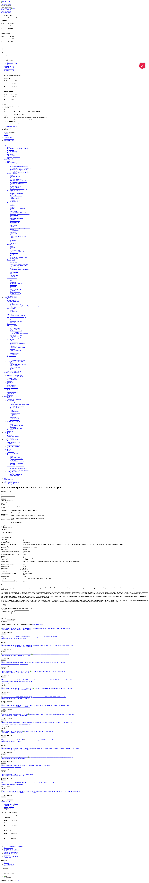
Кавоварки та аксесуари (16, 218)
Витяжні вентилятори (15, 186)
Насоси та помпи (11, 324)
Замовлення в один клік (6, 500)
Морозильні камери (15, 200)
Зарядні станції (11, 155)
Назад (8, 147)
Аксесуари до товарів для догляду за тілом (21, 168)
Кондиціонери (14, 286)
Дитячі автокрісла (14, 475)
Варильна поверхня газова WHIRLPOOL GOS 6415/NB (15, 655)
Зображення (4, 619)
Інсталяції (12, 368)
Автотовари (7, 432)
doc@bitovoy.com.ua (6, 12)
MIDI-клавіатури (14, 415)
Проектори (10, 429)
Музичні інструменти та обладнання (16, 402)
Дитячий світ (7, 449)
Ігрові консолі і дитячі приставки (15, 466)
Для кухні (9, 203)
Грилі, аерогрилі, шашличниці (18, 212)
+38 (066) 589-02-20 (6, 10)
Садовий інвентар (11, 356)
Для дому (9, 244)
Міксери (12, 226)
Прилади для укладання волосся (18, 265)
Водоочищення (11, 308)
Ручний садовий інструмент (17, 360)
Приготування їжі (14, 332)
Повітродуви (13, 354)
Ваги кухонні (13, 211)
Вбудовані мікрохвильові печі (18, 180)
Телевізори (13, 427)
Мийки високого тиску (13, 436)
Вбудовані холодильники (16, 184)
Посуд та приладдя (12, 325)
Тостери (12, 237)
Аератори (12, 344)
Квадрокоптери (11, 447)
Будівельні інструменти (13, 301)
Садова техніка (11, 339)
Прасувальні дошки (15, 250)
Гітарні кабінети (14, 411)
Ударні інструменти (15, 413)
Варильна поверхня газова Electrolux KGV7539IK (14, 715)
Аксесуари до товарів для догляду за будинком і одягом (24, 170)
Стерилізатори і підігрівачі (17, 461)
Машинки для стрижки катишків (18, 251)
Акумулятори (10, 150)
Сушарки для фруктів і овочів (18, 236)
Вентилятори (13, 285)
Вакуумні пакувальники (16, 209)
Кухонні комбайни (15, 221)
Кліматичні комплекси (16, 289)
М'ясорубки (13, 229)
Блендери (12, 207)
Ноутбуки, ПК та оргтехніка (11, 372)
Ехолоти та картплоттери (13, 446)
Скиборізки (13, 223)
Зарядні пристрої (11, 158)
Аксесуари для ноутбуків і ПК (15, 376)
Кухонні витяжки (14, 187)
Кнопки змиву (14, 370)
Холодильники (14, 201)
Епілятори (12, 273)
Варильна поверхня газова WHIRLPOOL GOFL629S (15, 698)
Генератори (10, 314)
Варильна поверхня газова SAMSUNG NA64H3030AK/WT (16, 629)
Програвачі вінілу (14, 418)
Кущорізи (12, 349)
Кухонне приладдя (15, 329)
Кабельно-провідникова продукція (16, 315)
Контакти (9, 64)
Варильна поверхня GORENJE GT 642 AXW (12, 775)
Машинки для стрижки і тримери (19, 264)
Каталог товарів (8, 137)
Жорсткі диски (11, 386)
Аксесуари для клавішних (17, 406)
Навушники (10, 383)
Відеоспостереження (12, 392)
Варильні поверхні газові (13, 525)
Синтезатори (13, 414)
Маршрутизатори (11, 378)
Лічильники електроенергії (17, 321)
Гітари (11, 410)
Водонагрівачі (13, 282)
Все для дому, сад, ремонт (10, 297)
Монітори (9, 381)
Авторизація (7, 133)
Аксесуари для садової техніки (18, 343)
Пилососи (12, 254)
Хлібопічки (13, 240)
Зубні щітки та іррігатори (16, 267)
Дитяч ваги (13, 460)
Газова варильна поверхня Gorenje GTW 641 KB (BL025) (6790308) (18, 792)
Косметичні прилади (15, 271)
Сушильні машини (15, 198)
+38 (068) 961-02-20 (6, 4)
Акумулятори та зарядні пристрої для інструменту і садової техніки (28, 305)
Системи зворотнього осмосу (17, 312)
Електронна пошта (6, 612)
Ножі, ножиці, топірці (16, 331)
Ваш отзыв (4, 618)
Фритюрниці (13, 239)
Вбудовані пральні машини (17, 183)
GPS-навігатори (11, 438)
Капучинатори (14, 215)
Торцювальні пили (15, 307)
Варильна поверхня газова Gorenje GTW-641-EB (13, 758)
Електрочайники (14, 243)
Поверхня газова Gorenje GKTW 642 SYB (12, 784)
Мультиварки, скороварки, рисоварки (20, 228)
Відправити (4, 621)
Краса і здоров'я (11, 260)
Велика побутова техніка (13, 190)
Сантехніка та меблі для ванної (15, 361)
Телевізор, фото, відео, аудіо (11, 396)
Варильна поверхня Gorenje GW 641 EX (11, 732)
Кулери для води (14, 222)
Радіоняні (12, 464)
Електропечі (13, 241)
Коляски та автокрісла (13, 471)
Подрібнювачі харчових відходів (18, 189)
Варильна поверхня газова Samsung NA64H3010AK (14, 664)
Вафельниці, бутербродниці (17, 208)
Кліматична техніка (12, 278)
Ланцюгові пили (14, 353)
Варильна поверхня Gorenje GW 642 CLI (11, 741)
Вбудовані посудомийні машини (18, 182)
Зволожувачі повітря (15, 293)
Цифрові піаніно (14, 420)
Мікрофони (10, 382)
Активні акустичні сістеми (17, 408)
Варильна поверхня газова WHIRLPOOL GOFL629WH (15, 707)
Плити (11, 194)
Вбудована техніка (12, 173)
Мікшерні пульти (14, 417)
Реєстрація (6, 135)
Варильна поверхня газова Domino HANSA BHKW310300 (16, 724)
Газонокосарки (14, 346)
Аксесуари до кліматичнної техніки (19, 172)
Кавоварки (13, 216)
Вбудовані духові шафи (16, 179)
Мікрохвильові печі (15, 225)
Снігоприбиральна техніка (14, 371)
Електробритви (14, 275)
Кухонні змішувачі (15, 367)
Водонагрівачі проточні (16, 283)
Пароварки (13, 232)
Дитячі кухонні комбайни (16, 459)
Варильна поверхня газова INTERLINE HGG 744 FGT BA (16, 689)
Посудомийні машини (16, 196)
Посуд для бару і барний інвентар (19, 333)
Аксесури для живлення (13, 157)
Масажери (12, 276)
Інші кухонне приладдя (16, 335)
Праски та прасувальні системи (18, 257)
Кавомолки (13, 219)
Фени (11, 268)
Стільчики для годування (16, 463)
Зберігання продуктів (15, 338)
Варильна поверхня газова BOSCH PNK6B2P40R (14, 638)
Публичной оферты (37, 624)
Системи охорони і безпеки (11, 388)
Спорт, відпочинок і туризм (11, 439)
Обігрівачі (12, 290)
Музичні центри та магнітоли (15, 421)
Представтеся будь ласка (7, 611)
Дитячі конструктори (12, 453)
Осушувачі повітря (15, 294)
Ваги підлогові (14, 248)
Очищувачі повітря (15, 292)
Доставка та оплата (12, 62)
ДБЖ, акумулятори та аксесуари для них (14, 145)
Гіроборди (9, 443)
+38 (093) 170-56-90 (6, 11)
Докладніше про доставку (10, 126)
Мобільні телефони (12, 379)
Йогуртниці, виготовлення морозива (19, 214)
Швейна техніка (14, 258)
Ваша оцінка (4, 609)
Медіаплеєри (10, 400)
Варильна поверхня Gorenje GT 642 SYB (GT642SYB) (15, 749)
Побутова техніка (8, 159)
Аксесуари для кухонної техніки (18, 169)
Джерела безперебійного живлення (16, 152)
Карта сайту (17, 880)
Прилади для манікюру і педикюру (19, 269)
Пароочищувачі (14, 253)
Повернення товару (12, 63)
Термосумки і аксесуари (13, 445)
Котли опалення (14, 287)
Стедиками (10, 431)
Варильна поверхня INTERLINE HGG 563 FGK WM (15, 672)
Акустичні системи (15, 407)
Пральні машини (14, 197)
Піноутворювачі (14, 233)
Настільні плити (14, 230)
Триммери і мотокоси (15, 351)
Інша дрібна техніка (12, 296)
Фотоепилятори (14, 272)
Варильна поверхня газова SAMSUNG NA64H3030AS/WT (16, 646)
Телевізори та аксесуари (13, 422)
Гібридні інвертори (12, 151)
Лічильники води (14, 322)
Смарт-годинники (11, 385)
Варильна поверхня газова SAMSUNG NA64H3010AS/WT (16, 681)
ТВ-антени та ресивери (16, 428)
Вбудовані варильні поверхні (17, 177)
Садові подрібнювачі (15, 350)
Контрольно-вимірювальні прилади (16, 317)
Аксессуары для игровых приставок (19, 470)
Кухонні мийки (14, 365)
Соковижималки (14, 235)
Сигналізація (10, 393)
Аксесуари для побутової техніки (15, 164)
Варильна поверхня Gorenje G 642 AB (11, 767)
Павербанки (10, 154)
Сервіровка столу (14, 336)
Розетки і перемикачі (15, 255)
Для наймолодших (12, 454)
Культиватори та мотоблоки (17, 347)
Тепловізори (10, 395)
